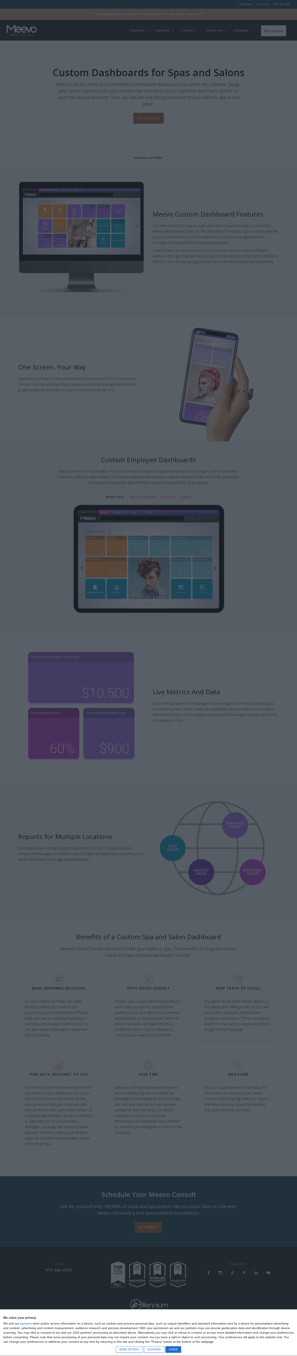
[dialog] (148, 1333)
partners (26, 1323)
